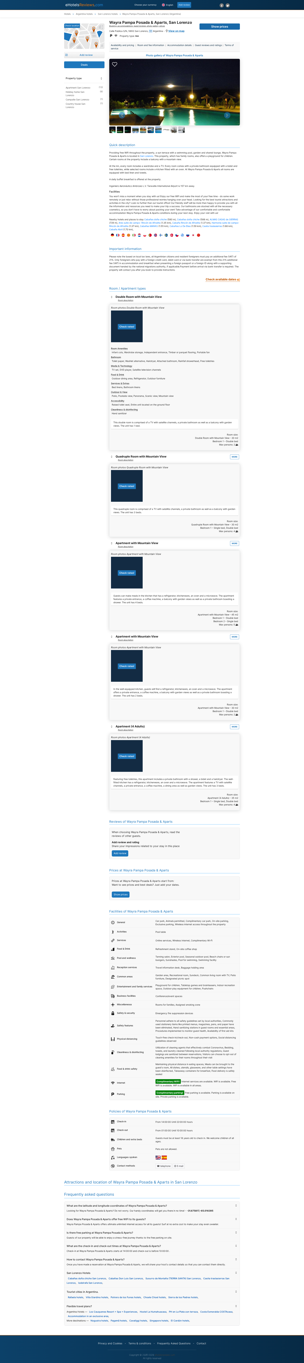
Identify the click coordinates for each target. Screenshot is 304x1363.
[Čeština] (176, 235)
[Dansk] (170, 235)
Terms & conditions (139, 1343)
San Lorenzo (146, 156)
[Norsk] (154, 235)
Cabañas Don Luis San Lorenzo (126, 1278)
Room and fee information (150, 45)
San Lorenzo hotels (107, 14)
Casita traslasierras (212, 226)
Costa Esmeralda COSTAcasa (216, 1311)
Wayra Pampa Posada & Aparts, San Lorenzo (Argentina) (151, 14)
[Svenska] (165, 235)
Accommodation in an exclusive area (88, 1316)
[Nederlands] (138, 235)
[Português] (149, 235)
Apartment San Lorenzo (78, 87)
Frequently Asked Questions (173, 1343)
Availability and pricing (122, 45)
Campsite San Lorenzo (77, 99)
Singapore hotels (159, 1320)
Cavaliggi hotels (138, 1320)
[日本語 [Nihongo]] (192, 235)
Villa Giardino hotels (97, 1297)
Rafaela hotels (75, 1297)
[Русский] (187, 235)
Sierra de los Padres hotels (183, 1297)
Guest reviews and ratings (208, 45)
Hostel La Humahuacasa (153, 1311)
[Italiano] (133, 235)
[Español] (122, 235)
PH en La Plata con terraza (183, 1311)
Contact (201, 1343)
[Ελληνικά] (181, 235)
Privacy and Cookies (110, 1343)
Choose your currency (145, 4)
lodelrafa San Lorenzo (90, 1282)
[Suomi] (160, 235)
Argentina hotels (84, 14)
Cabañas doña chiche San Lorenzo (87, 1278)
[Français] (117, 235)
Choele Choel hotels (154, 1297)
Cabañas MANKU (149, 226)
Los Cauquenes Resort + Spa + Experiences (113, 1311)
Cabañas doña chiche (155, 219)
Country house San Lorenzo (75, 105)
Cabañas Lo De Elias (180, 226)
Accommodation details (179, 45)
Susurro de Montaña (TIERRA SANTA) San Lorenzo (173, 1278)
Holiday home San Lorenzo (75, 94)
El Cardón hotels (180, 1320)
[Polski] (144, 235)
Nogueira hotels (99, 1320)
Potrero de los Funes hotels (126, 1297)
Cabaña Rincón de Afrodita (186, 222)
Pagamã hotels (119, 1320)
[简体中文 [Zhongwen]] (197, 235)
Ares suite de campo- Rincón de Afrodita (140, 222)
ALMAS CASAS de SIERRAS (224, 219)
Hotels (67, 14)
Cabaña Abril (116, 229)
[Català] (127, 235)
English (169, 5)
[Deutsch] (111, 235)
